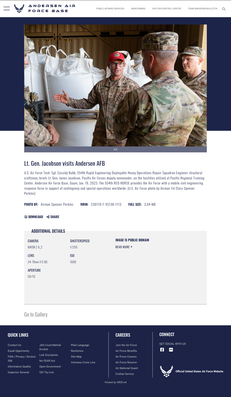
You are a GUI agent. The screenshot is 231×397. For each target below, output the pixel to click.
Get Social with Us (172, 343)
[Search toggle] (224, 8)
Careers (123, 335)
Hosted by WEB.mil (116, 382)
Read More (123, 247)
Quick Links (18, 335)
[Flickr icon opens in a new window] (171, 349)
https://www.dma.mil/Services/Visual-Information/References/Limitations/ (148, 277)
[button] (6, 8)
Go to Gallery (35, 314)
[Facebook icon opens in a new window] (162, 349)
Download (35, 216)
